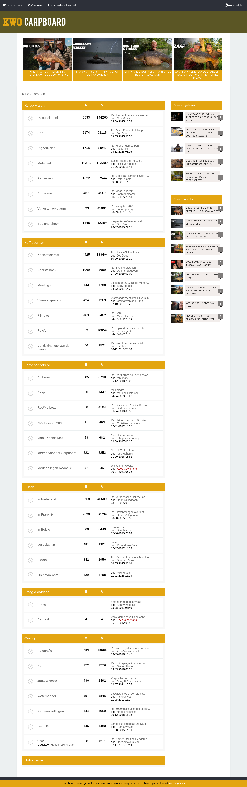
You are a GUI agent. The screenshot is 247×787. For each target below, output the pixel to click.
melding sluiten (178, 783)
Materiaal (44, 163)
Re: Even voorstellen (123, 267)
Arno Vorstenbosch (128, 651)
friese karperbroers (122, 435)
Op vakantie (46, 544)
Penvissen (45, 178)
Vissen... (30, 487)
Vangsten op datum (51, 208)
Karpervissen (34, 105)
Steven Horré (125, 666)
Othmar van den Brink (130, 301)
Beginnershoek (48, 223)
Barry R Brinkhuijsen (129, 681)
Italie (114, 542)
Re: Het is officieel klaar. (125, 252)
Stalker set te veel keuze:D (127, 160)
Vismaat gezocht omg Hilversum (130, 298)
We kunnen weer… (122, 465)
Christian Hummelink (129, 423)
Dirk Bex (122, 224)
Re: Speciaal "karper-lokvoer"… (130, 175)
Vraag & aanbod (37, 592)
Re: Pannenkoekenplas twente (129, 115)
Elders (42, 560)
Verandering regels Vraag (126, 601)
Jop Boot (122, 133)
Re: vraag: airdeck (122, 191)
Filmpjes (43, 315)
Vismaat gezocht (49, 300)
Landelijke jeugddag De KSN (128, 723)
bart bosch (123, 346)
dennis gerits (124, 331)
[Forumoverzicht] (34, 20)
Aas (40, 133)
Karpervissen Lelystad (124, 678)
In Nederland (46, 499)
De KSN (43, 726)
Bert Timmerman (127, 408)
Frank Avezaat (125, 726)
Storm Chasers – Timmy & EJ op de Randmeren (97, 73)
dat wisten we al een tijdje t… (128, 693)
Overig (29, 638)
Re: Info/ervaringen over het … (129, 512)
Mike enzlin (124, 572)
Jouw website (47, 681)
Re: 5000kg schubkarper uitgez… (131, 708)
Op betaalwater (48, 575)
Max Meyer (123, 118)
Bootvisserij (45, 193)
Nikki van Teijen (126, 163)
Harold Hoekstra (126, 711)
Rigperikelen (46, 148)
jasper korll (123, 148)
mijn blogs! (117, 390)
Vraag (41, 604)
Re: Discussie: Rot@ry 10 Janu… (131, 405)
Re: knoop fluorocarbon (125, 145)
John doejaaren (126, 194)
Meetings (44, 285)
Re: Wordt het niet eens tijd (127, 343)
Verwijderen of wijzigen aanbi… (130, 617)
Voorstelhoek (46, 270)
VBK (40, 741)
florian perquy (125, 209)
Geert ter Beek (125, 560)
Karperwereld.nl (37, 365)
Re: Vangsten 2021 (122, 206)
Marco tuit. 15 (125, 316)
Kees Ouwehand (127, 468)
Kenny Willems (126, 604)
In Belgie (43, 529)
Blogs (41, 392)
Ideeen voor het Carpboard (56, 453)
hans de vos (124, 696)
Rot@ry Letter (47, 407)
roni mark (122, 378)
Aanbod (43, 619)
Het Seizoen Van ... (51, 422)
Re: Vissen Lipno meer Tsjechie (130, 557)
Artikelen (43, 377)
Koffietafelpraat (48, 255)
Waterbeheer (46, 696)
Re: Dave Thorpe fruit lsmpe (127, 130)
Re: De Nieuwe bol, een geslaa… (131, 374)
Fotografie (44, 650)
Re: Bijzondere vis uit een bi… (129, 328)
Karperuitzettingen (50, 711)
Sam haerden (125, 530)
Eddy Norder (124, 285)
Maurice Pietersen (128, 393)
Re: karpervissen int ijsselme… (129, 497)
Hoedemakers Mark (62, 744)
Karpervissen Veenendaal (126, 221)
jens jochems (125, 453)
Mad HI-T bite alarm (122, 450)
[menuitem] (234, 5)
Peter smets (124, 179)
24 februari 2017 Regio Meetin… (130, 282)
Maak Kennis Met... (51, 438)
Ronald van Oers (127, 545)
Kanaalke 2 (118, 527)
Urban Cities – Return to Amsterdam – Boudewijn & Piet (48, 73)
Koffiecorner (34, 243)
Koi (39, 665)
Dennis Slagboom (127, 270)
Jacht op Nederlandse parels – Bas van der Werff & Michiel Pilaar (197, 74)
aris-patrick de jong (128, 438)
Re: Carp (116, 313)
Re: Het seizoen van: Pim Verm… (131, 420)
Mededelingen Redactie (54, 468)
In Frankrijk (45, 514)
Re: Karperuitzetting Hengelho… (130, 739)
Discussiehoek (48, 118)
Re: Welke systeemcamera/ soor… (131, 648)
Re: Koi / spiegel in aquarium (128, 663)
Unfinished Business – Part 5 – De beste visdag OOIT (147, 73)
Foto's (41, 330)
